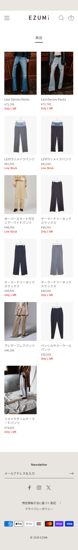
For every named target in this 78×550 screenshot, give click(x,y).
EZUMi (43, 537)
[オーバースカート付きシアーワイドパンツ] (20, 194)
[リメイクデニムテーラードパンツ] (20, 390)
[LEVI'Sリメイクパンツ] (20, 135)
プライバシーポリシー (39, 508)
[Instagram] (39, 487)
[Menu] (7, 18)
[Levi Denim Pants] (20, 73)
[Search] (61, 18)
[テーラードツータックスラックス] (57, 194)
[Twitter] (48, 487)
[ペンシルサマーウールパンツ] (57, 321)
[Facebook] (29, 487)
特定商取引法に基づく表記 (39, 503)
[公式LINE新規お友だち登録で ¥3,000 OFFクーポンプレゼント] (39, 5)
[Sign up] (71, 473)
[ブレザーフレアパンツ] (20, 321)
